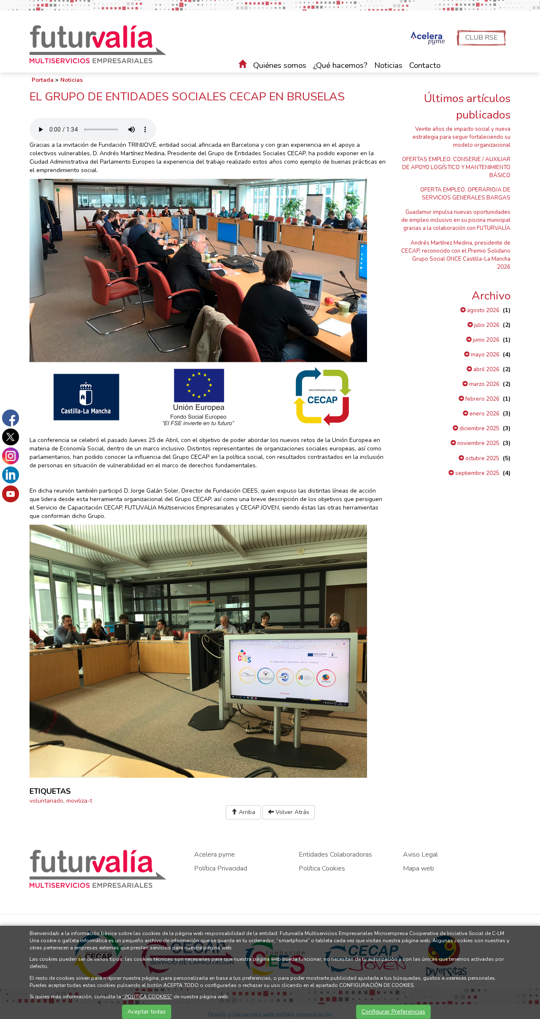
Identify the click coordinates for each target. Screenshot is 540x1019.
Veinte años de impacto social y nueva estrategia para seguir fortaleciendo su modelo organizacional (461, 137)
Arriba (246, 812)
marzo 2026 (484, 384)
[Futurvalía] (101, 44)
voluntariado (46, 801)
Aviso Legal (420, 854)
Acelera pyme (214, 854)
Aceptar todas (146, 1012)
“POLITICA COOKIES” (147, 996)
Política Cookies (322, 868)
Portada (43, 80)
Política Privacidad (220, 868)
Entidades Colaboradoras (335, 854)
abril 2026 (486, 369)
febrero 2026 (482, 399)
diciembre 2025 (479, 428)
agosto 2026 (483, 310)
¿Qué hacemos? (340, 65)
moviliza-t (79, 801)
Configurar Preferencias (393, 1012)
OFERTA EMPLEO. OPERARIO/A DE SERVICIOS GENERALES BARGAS (465, 194)
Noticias (388, 65)
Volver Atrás (291, 812)
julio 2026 (486, 325)
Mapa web (418, 868)
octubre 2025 (482, 458)
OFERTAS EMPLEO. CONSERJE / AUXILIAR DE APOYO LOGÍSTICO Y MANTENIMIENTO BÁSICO (456, 167)
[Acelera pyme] (427, 39)
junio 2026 (486, 340)
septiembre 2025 (477, 473)
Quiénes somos (279, 65)
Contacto (424, 65)
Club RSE (481, 37)
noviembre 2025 (478, 443)
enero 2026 (484, 414)
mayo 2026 (485, 355)
